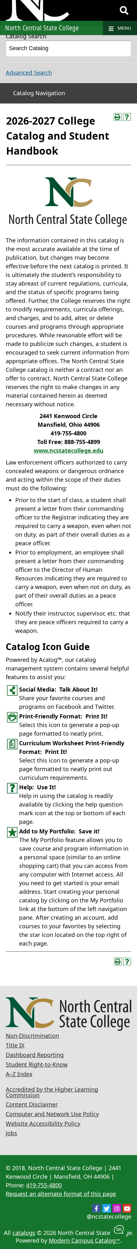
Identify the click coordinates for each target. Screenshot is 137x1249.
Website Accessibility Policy (43, 1123)
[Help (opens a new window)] (127, 117)
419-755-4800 (44, 1185)
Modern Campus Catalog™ (84, 1240)
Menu (123, 28)
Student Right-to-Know (37, 1064)
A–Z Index (19, 1074)
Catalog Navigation (39, 93)
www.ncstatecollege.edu (69, 450)
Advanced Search (29, 72)
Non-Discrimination (32, 1035)
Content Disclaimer (32, 1104)
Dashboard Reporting (35, 1055)
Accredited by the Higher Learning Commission (52, 1092)
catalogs (23, 1233)
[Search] (124, 10)
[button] (118, 1230)
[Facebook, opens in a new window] (96, 1208)
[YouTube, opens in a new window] (127, 1208)
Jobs (11, 1133)
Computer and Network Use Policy (52, 1114)
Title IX (15, 1045)
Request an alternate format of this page (61, 1194)
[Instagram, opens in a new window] (116, 1208)
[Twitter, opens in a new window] (106, 1208)
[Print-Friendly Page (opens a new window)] (118, 117)
